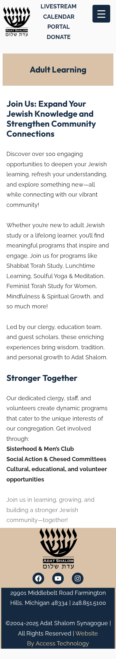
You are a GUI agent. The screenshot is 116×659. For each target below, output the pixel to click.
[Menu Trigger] (101, 14)
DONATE (59, 37)
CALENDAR (58, 16)
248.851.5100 (89, 602)
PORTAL (58, 26)
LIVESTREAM (59, 6)
